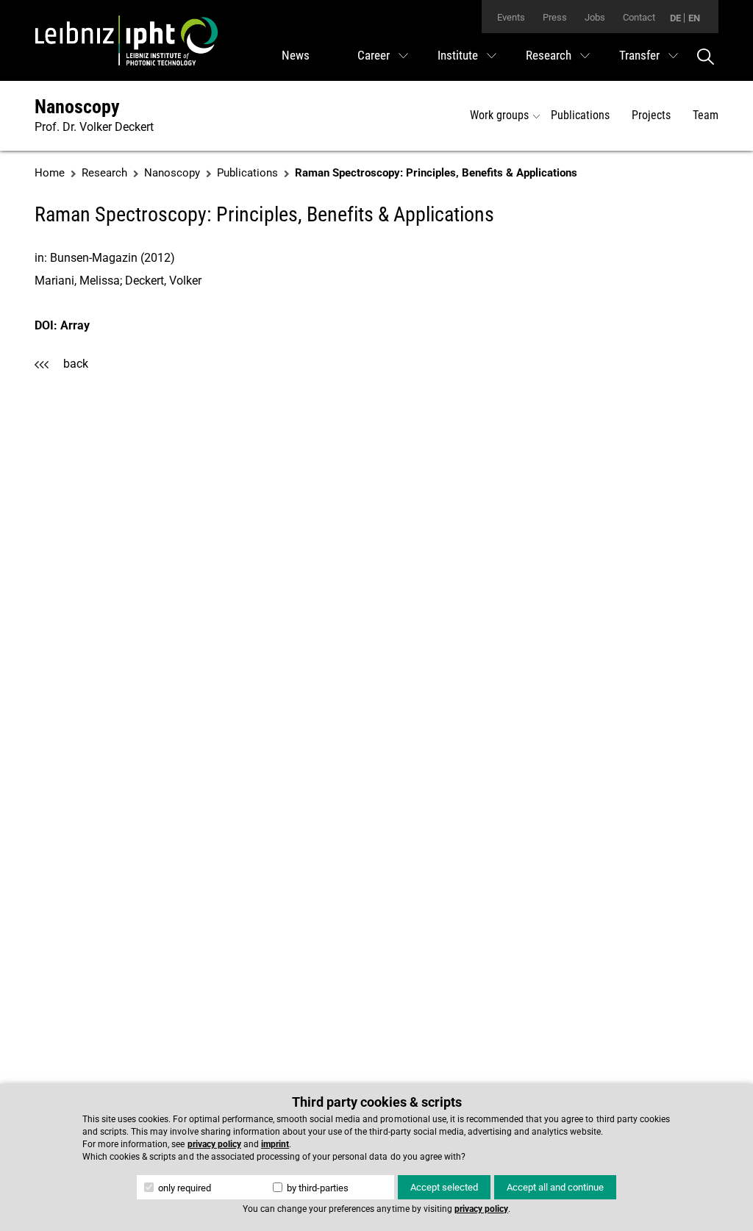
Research (548, 55)
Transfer (639, 55)
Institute (458, 55)
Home (50, 172)
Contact (639, 17)
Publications (580, 115)
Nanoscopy (77, 107)
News (296, 55)
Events (511, 17)
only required (183, 1187)
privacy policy (214, 1144)
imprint (275, 1144)
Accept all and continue (555, 1187)
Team (705, 115)
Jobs (595, 17)
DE (675, 18)
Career (373, 55)
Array (75, 325)
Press (555, 17)
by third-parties (317, 1187)
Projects (651, 115)
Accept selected (444, 1187)
